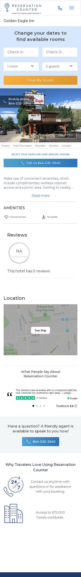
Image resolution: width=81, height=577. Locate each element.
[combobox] (21, 66)
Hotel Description (22, 145)
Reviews (53, 145)
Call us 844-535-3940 (44, 163)
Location (66, 145)
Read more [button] (41, 196)
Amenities (40, 145)
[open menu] (71, 7)
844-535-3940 (20, 103)
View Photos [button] (65, 135)
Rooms (6, 145)
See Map (40, 330)
